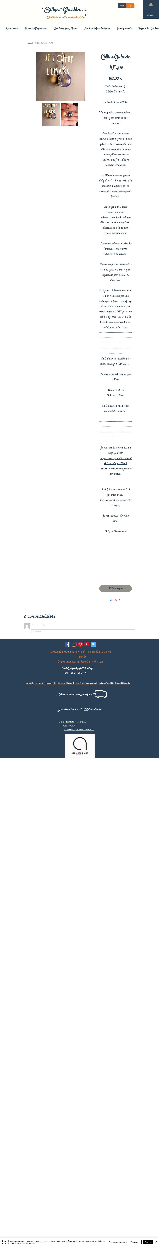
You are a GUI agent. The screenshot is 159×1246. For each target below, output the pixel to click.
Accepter (148, 1242)
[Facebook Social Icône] (67, 644)
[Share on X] (120, 600)
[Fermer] (156, 1242)
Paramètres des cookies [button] (118, 1242)
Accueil (30, 43)
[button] (151, 4)
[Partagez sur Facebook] (111, 600)
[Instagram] (74, 644)
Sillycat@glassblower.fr (79, 668)
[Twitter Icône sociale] (93, 644)
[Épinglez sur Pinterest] (115, 600)
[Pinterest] (80, 644)
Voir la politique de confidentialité (24, 1243)
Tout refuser (135, 1242)
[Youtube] (86, 644)
